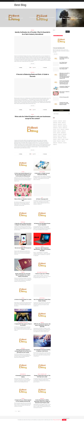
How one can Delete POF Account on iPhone (23, 248)
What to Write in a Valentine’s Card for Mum (22, 199)
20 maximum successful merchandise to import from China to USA (64, 58)
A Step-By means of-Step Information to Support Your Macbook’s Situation (23, 224)
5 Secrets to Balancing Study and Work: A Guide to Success (32, 75)
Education (32, 72)
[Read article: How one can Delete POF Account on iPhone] (23, 239)
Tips (63, 139)
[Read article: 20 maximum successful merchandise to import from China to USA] (56, 58)
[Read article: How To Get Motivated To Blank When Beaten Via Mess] (42, 290)
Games (62, 129)
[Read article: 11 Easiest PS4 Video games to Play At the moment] (23, 315)
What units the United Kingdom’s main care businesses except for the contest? (32, 117)
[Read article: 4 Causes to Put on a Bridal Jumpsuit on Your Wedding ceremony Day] (23, 391)
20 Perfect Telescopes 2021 (42, 199)
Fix (58, 129)
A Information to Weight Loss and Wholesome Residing (42, 173)
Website (55, 142)
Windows (60, 142)
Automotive (14, 15)
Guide (67, 129)
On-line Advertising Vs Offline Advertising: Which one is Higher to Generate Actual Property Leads (42, 401)
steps (54, 139)
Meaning (55, 134)
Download (55, 127)
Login (58, 132)
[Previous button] (0, 18)
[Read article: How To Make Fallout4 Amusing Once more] (56, 64)
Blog (59, 122)
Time (59, 139)
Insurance (23, 348)
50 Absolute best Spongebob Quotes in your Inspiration (42, 224)
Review (55, 137)
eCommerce (42, 14)
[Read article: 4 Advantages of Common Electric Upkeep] (23, 366)
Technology (23, 246)
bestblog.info (67, 418)
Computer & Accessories (58, 35)
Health (32, 114)
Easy (60, 127)
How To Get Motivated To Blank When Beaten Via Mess (42, 300)
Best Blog (20, 4)
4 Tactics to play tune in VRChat (42, 273)
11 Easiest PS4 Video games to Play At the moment (23, 324)
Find (54, 129)
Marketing (42, 398)
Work (64, 142)
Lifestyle (23, 197)
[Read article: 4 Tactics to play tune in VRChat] (42, 265)
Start (64, 137)
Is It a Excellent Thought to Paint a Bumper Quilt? (14, 18)
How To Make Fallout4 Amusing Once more (63, 63)
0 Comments (45, 67)
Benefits (55, 122)
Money (60, 134)
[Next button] (83, 18)
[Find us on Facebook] (69, 1)
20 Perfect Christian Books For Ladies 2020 (22, 300)
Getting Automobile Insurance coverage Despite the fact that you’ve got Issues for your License (23, 351)
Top (67, 139)
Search (54, 30)
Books (63, 122)
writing (55, 144)
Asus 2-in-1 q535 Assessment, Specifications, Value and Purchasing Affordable (42, 249)
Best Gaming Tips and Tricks (42, 272)
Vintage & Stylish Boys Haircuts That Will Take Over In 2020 (42, 376)
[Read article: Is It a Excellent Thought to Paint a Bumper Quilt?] (56, 69)
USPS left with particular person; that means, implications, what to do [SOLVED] (42, 325)
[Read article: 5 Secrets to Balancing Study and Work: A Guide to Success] (32, 87)
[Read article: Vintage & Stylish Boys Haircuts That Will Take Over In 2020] (42, 366)
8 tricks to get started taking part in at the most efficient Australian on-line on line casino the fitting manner (70, 18)
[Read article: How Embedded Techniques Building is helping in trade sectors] (42, 341)
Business (60, 124)
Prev (16, 411)
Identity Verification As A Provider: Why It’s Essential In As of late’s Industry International (32, 33)
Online (64, 134)
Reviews (42, 246)
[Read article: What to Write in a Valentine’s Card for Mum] (23, 190)
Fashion (23, 398)
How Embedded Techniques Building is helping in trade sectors (42, 350)
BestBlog (20, 67)
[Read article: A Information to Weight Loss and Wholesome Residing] (42, 164)
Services (22, 272)
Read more (33, 63)
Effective (65, 127)
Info (54, 132)
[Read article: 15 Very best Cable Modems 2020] (61, 41)
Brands (55, 124)
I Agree (64, 419)
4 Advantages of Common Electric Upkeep (23, 376)
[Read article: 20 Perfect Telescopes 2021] (42, 190)
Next (19, 411)
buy (42, 197)
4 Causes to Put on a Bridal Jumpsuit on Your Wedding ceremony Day (23, 400)
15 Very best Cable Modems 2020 (59, 48)
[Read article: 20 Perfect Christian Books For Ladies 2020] (23, 290)
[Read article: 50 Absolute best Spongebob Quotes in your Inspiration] (42, 214)
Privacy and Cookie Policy (57, 419)
